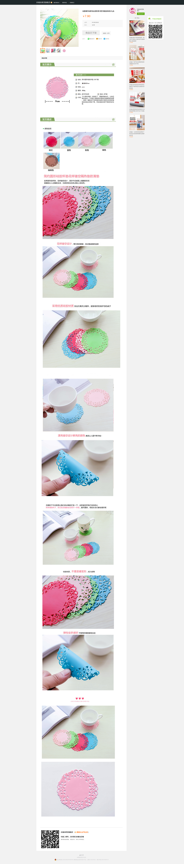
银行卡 (100, 38)
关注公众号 (141, 13)
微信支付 (92, 38)
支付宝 (107, 38)
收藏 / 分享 (106, 33)
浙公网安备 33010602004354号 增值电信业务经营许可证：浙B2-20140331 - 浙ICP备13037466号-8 (82, 859)
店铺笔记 (72, 2)
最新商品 (64, 2)
